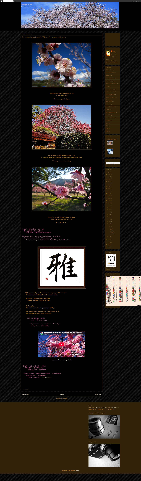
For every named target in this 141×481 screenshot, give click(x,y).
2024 (109, 177)
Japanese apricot (110, 94)
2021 (109, 184)
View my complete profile (112, 62)
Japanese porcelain (110, 117)
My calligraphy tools (110, 112)
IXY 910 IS (103, 407)
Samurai (108, 109)
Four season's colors (112, 139)
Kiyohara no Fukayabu (32, 240)
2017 (109, 193)
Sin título (108, 115)
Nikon (107, 128)
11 (109, 207)
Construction (109, 81)
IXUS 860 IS (97, 407)
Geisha (107, 126)
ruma (114, 51)
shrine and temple (110, 89)
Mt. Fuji (108, 104)
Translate (116, 165)
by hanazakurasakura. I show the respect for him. (62, 360)
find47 (107, 131)
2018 (109, 191)
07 (109, 214)
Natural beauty (109, 72)
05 (109, 219)
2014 (109, 200)
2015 (109, 198)
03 (109, 224)
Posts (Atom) (64, 398)
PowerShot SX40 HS (115, 407)
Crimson (108, 120)
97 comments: (26, 389)
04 (109, 221)
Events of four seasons (111, 83)
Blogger (77, 470)
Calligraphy (108, 70)
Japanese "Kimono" (110, 97)
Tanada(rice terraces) (111, 106)
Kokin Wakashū (46, 377)
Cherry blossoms (110, 91)
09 (109, 209)
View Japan (110, 148)
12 (109, 205)
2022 (109, 181)
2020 (109, 186)
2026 (109, 172)
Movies (107, 75)
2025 (109, 174)
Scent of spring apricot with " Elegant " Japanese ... (112, 230)
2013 (109, 203)
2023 (109, 179)
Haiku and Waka (110, 78)
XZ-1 (114, 409)
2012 (109, 239)
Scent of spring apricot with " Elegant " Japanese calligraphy (44, 37)
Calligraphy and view (26, 4)
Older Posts (98, 394)
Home (62, 394)
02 (109, 226)
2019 (109, 188)
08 (109, 212)
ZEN (107, 86)
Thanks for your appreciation (110, 100)
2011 (109, 242)
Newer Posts (25, 394)
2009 (109, 246)
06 (109, 216)
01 (109, 236)
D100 (107, 123)
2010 (109, 244)
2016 (109, 196)
